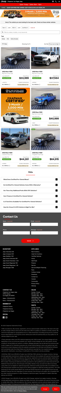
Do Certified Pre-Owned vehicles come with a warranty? (22, 185)
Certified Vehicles (36, 256)
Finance (33, 263)
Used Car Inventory (36, 254)
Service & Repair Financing (38, 267)
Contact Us (34, 276)
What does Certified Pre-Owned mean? (16, 179)
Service (33, 265)
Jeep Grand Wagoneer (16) (10, 263)
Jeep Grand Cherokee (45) (10, 258)
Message (36, 229)
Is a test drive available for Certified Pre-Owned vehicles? (22, 201)
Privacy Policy (35, 283)
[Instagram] (6, 317)
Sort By (46, 44)
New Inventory (35, 251)
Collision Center (35, 272)
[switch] (59, 1)
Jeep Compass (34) (8, 254)
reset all (32, 27)
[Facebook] (3, 317)
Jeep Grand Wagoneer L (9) (10, 265)
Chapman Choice (7, 306)
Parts (32, 270)
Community (34, 281)
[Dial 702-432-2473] (55, 1)
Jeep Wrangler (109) (8, 267)
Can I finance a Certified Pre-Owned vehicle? (18, 196)
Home (3, 7)
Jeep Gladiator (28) (8, 256)
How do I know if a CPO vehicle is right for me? (19, 207)
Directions (34, 274)
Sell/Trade (34, 261)
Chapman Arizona (8, 309)
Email (35, 221)
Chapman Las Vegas (8, 311)
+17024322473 (10, 298)
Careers (33, 279)
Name (7, 221)
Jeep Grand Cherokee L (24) (11, 261)
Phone (4, 229)
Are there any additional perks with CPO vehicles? (20, 190)
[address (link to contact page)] (52, 1)
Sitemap (33, 286)
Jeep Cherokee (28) (8, 251)
